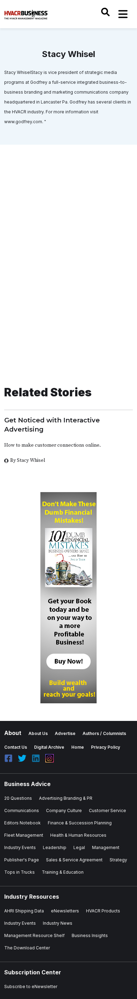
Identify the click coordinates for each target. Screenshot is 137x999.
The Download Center (27, 947)
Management (105, 847)
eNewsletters (65, 910)
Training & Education (63, 872)
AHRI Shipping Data (24, 910)
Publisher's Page (21, 859)
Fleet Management (23, 835)
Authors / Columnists (104, 733)
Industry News (57, 923)
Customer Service (107, 810)
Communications (21, 810)
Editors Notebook (22, 822)
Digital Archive (49, 747)
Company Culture (64, 810)
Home (77, 747)
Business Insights (90, 935)
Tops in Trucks (19, 872)
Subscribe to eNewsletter (30, 986)
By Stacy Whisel (27, 460)
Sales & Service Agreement (74, 859)
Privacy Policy (105, 747)
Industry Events (20, 847)
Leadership (54, 847)
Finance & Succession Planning (80, 822)
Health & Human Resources (78, 835)
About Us (38, 733)
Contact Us (15, 747)
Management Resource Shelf (34, 935)
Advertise (65, 733)
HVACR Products (103, 910)
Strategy (118, 859)
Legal (79, 847)
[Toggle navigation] (123, 14)
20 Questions (18, 798)
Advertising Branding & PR (65, 798)
